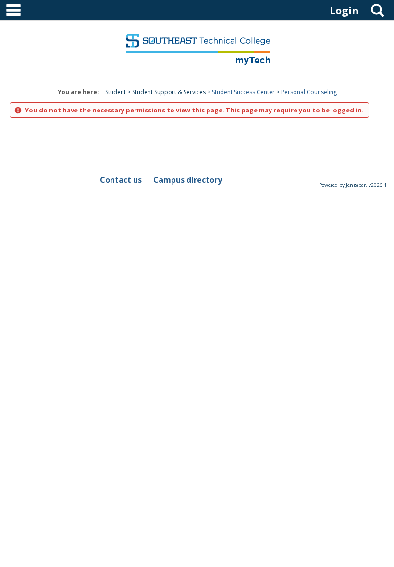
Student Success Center (243, 92)
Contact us (121, 179)
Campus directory (187, 179)
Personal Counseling (309, 92)
